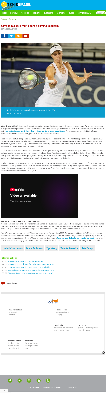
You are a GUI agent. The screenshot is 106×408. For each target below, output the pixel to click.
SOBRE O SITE (73, 388)
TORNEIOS (25, 13)
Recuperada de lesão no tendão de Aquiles (76, 238)
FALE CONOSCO (33, 388)
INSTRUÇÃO (48, 13)
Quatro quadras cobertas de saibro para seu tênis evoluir (31, 345)
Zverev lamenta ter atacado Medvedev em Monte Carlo (31, 270)
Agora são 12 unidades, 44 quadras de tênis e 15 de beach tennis (88, 329)
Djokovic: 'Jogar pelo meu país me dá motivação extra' (30, 273)
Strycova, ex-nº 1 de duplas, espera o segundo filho (29, 267)
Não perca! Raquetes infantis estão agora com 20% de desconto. (63, 329)
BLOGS (71, 13)
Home (4, 13)
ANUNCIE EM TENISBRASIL (53, 388)
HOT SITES (36, 13)
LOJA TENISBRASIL (84, 13)
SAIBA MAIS (61, 13)
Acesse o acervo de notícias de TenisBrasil (26, 261)
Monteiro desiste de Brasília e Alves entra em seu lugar (31, 264)
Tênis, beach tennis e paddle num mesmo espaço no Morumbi (13, 345)
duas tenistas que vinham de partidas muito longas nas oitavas (35, 131)
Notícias (14, 13)
